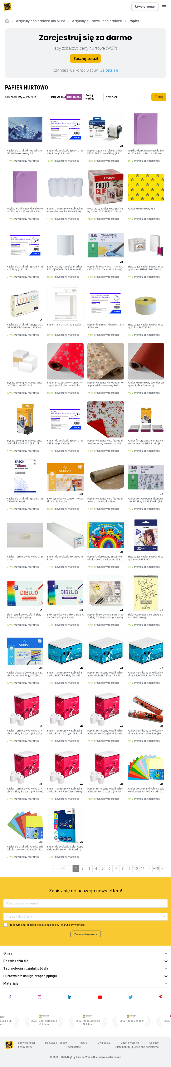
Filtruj (159, 97)
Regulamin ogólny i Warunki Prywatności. (62, 924)
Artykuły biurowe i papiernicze (97, 21)
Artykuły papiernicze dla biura (40, 21)
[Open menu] (164, 7)
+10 (156, 868)
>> (162, 868)
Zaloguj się (109, 70)
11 (143, 868)
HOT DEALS (74, 97)
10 (136, 868)
